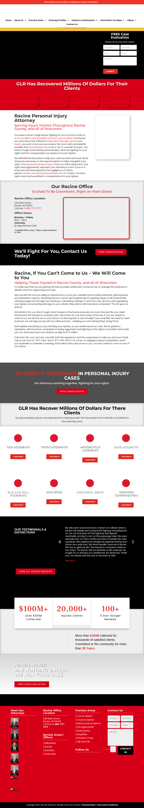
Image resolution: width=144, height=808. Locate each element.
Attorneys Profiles (57, 20)
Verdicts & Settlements (83, 20)
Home (8, 20)
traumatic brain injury (58, 141)
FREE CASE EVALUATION (32, 684)
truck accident (39, 138)
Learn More (18, 456)
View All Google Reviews (35, 571)
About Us (18, 20)
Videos (130, 20)
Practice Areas (36, 20)
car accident (23, 138)
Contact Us (72, 25)
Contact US (125, 750)
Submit (110, 71)
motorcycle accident (61, 138)
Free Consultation (111, 252)
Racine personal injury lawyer (38, 164)
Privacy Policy (88, 805)
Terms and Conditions (107, 805)
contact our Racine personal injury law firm (44, 173)
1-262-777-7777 (54, 726)
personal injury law (38, 147)
